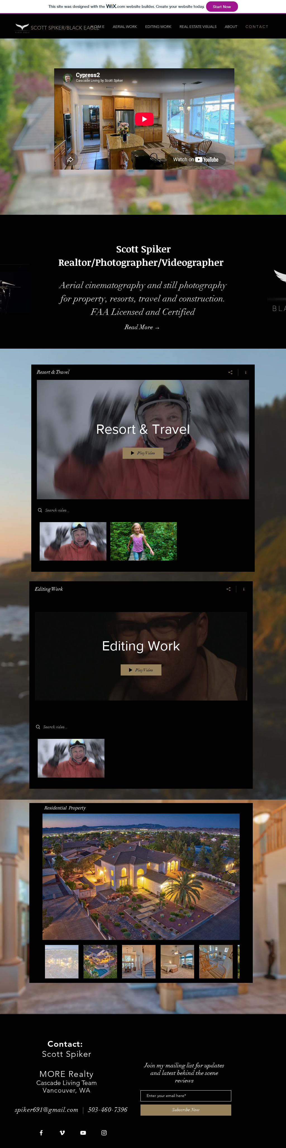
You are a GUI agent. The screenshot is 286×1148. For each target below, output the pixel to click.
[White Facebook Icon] (41, 1132)
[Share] (230, 372)
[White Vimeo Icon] (62, 1132)
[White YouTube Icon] (83, 1132)
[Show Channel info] (243, 372)
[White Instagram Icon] (104, 1132)
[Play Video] (73, 541)
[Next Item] (230, 876)
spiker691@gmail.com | (51, 1110)
